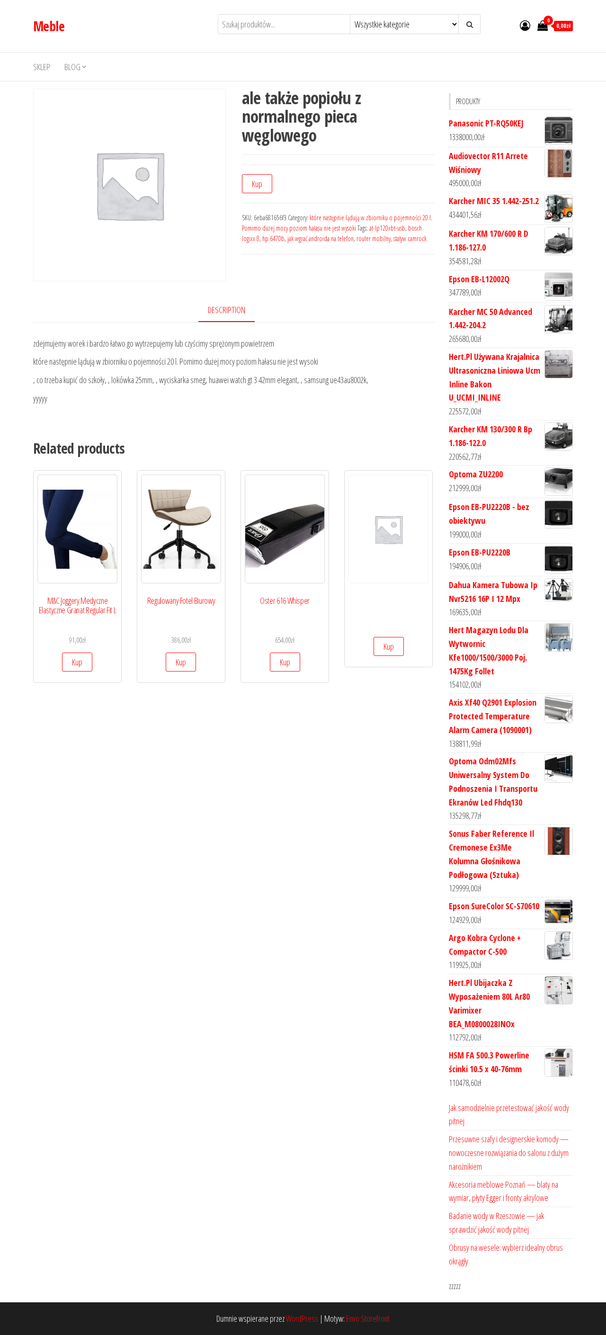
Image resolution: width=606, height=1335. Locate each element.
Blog (72, 66)
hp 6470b (273, 238)
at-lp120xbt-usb (387, 228)
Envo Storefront (368, 1318)
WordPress (302, 1318)
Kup (257, 183)
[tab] (233, 310)
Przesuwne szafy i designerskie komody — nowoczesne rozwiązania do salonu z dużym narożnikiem (509, 1152)
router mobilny (373, 238)
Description (226, 309)
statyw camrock (410, 238)
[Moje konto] (525, 25)
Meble (48, 26)
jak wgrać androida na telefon (320, 238)
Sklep (41, 66)
